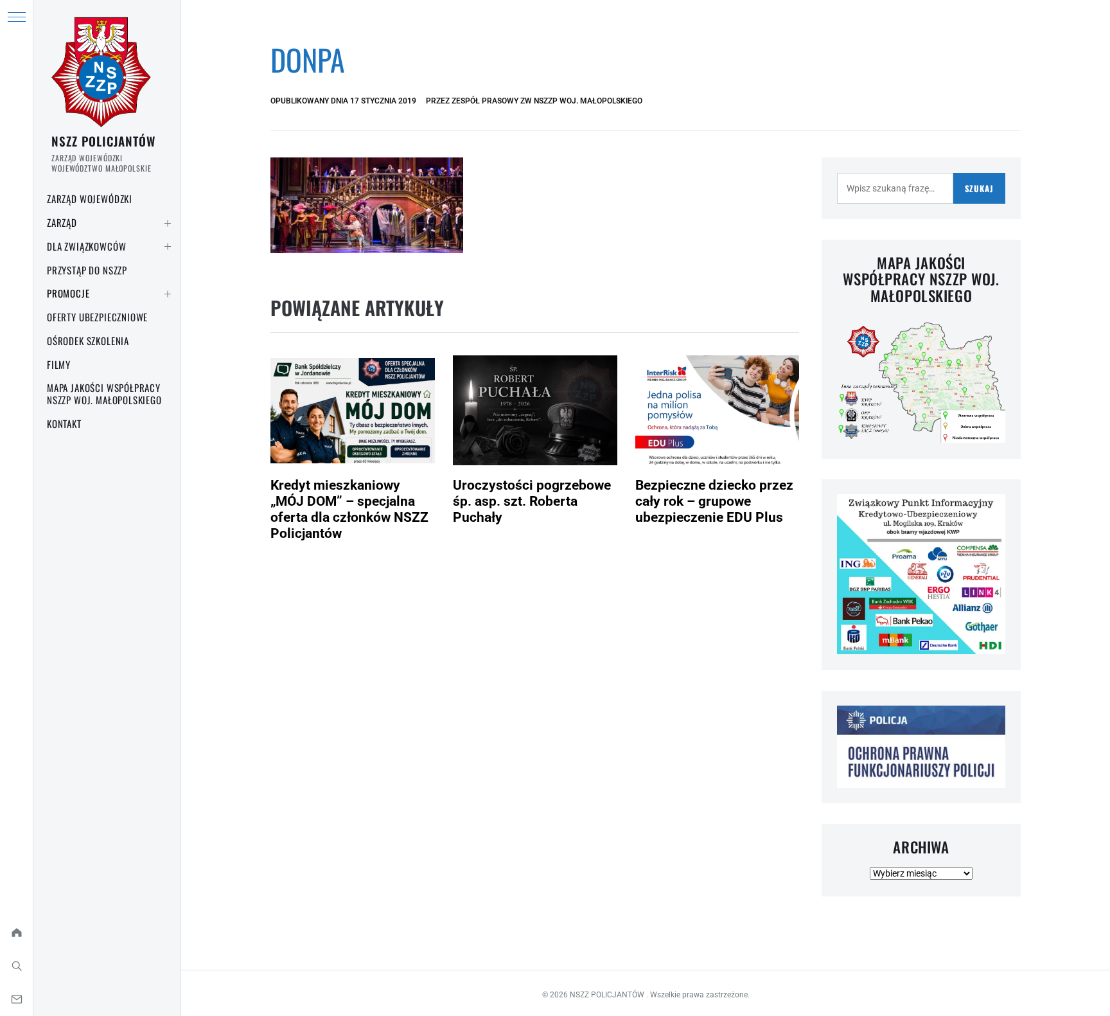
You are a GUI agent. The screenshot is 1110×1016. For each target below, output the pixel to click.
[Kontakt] (16, 999)
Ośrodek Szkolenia (88, 341)
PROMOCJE (68, 293)
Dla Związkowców (86, 246)
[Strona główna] (16, 932)
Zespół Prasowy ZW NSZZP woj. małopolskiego (547, 100)
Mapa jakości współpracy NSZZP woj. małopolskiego (104, 393)
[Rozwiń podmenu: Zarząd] (167, 223)
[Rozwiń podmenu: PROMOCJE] (167, 293)
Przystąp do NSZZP (87, 270)
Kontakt (64, 423)
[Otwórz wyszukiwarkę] (16, 966)
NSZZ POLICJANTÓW (103, 141)
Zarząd (62, 222)
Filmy (59, 364)
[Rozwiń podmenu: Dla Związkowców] (167, 246)
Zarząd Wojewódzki (89, 199)
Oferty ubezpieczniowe (97, 317)
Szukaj (979, 188)
